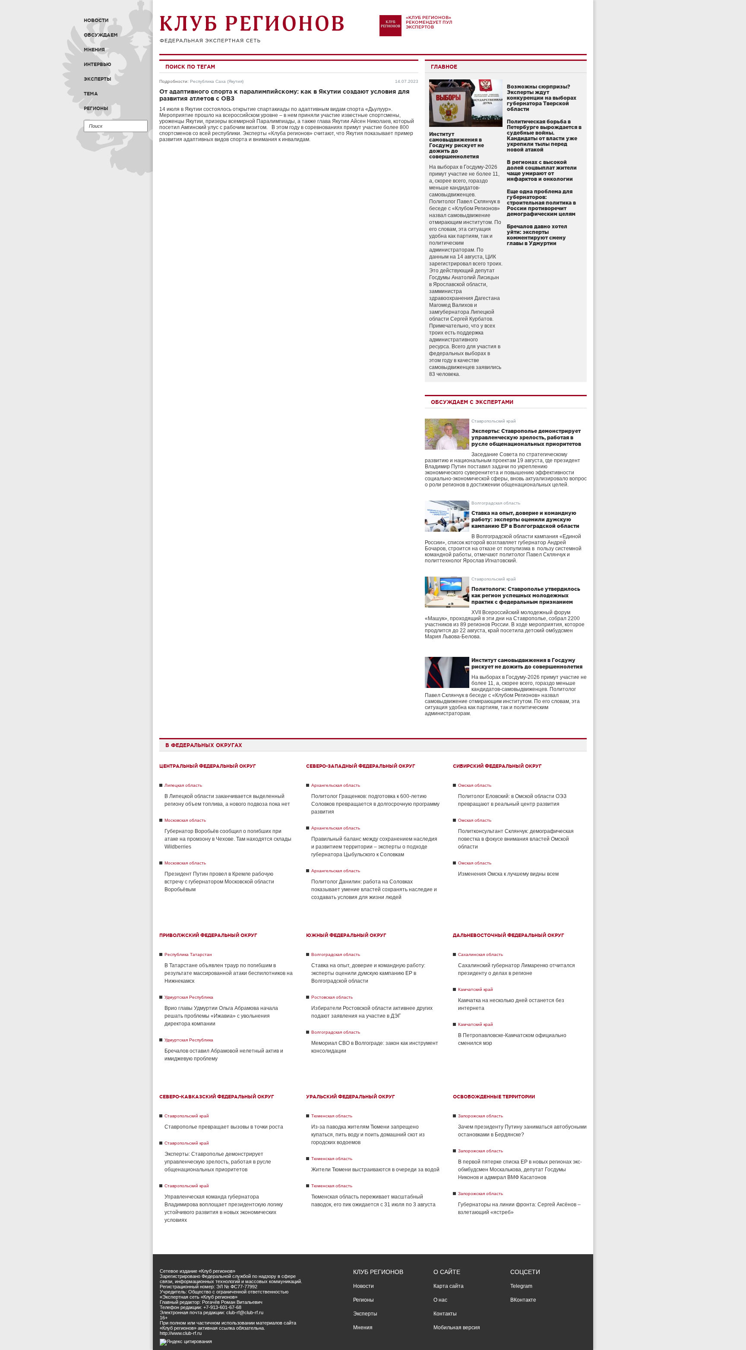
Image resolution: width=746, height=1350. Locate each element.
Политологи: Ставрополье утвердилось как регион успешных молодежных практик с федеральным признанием (525, 595)
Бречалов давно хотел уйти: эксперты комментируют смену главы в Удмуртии (537, 235)
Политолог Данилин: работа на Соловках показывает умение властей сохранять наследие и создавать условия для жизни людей (374, 889)
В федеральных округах (203, 745)
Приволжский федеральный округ (208, 935)
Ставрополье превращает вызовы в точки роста (223, 1127)
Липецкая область (183, 785)
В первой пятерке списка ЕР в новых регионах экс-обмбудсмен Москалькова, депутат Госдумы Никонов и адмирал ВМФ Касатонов (520, 1169)
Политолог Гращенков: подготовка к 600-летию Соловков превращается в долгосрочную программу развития (375, 804)
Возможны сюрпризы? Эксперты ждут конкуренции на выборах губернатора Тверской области (541, 98)
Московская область (185, 820)
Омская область (474, 785)
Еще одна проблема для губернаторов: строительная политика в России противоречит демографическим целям (541, 203)
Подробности (173, 81)
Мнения (94, 49)
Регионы (96, 108)
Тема (91, 93)
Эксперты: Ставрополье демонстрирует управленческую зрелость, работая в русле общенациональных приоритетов (526, 437)
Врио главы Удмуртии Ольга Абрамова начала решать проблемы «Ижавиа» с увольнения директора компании (221, 1016)
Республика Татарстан (188, 954)
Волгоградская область (495, 503)
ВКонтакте (523, 1300)
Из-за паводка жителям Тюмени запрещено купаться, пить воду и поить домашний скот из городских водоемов (368, 1134)
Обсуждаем (101, 35)
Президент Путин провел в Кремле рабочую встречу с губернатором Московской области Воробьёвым (219, 882)
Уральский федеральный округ (350, 1096)
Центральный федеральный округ (207, 766)
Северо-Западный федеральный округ (360, 766)
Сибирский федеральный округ (497, 766)
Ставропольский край (493, 421)
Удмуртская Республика (188, 997)
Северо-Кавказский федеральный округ (216, 1096)
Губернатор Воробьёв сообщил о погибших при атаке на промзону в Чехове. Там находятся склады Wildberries (227, 839)
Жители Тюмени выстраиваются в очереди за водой (375, 1170)
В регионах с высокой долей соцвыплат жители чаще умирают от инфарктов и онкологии (542, 170)
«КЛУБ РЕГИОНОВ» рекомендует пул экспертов (429, 22)
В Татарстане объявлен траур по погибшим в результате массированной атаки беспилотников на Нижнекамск (228, 973)
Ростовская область (332, 997)
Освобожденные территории (494, 1096)
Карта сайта (448, 1286)
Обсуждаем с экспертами (472, 402)
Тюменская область (331, 1115)
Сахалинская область (480, 954)
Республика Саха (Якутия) (216, 81)
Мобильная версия (456, 1328)
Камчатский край (475, 989)
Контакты (445, 1314)
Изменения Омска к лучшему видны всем (508, 874)
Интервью (97, 64)
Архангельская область (335, 785)
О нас (440, 1300)
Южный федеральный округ (346, 935)
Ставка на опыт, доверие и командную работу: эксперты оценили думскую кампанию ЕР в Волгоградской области (525, 519)
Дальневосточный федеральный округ (508, 935)
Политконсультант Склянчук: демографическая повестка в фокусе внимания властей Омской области (516, 839)
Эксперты (97, 79)
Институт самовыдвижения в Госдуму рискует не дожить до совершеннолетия (456, 145)
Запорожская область (480, 1115)
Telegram (521, 1286)
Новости (96, 20)
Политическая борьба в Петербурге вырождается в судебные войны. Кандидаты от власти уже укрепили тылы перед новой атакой (544, 135)
